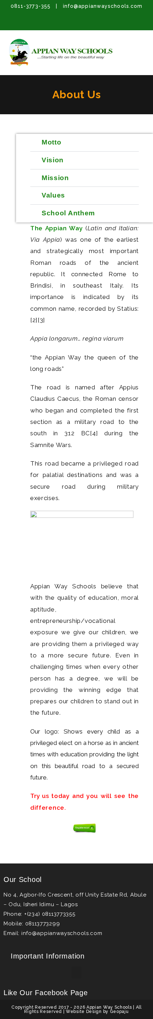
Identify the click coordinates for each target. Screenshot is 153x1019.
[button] (140, 44)
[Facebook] (56, 21)
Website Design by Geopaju (97, 1011)
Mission (55, 178)
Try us (39, 795)
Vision (53, 160)
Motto (52, 142)
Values (53, 195)
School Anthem (68, 213)
